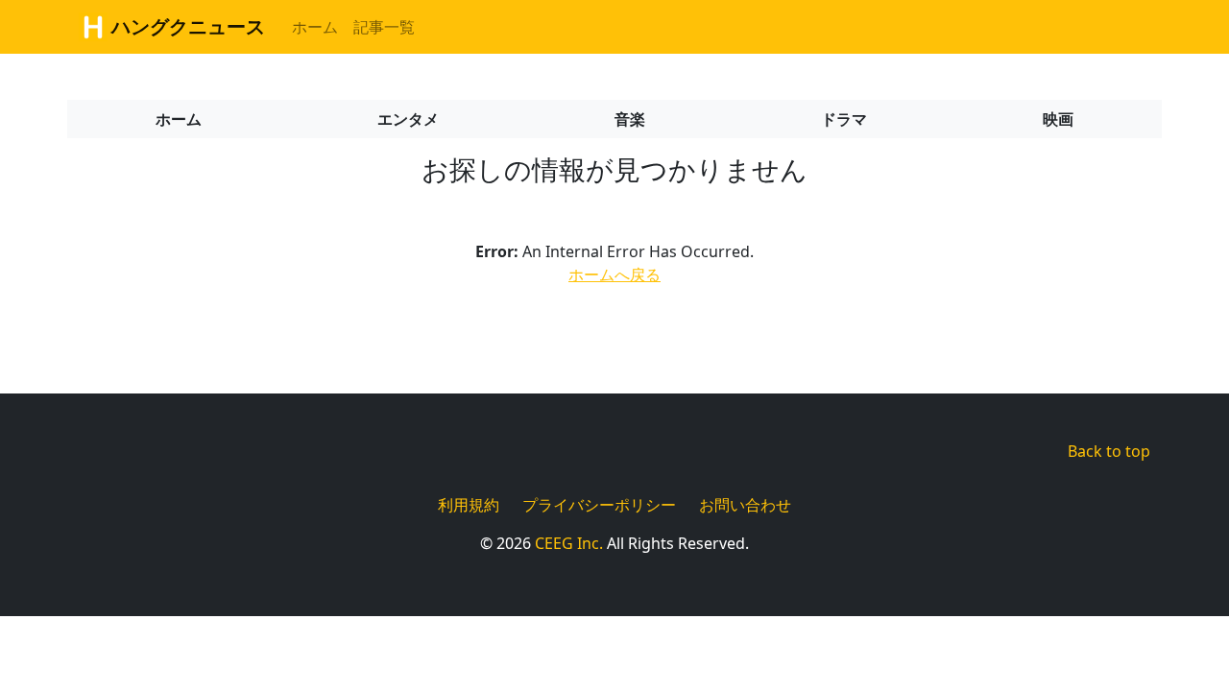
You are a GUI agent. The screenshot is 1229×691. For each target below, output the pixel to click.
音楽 (629, 119)
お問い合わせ (745, 504)
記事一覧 (384, 26)
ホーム (315, 26)
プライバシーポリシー (599, 504)
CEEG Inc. (569, 543)
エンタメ (408, 119)
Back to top (1109, 451)
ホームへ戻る (614, 274)
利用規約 (468, 504)
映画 (1058, 119)
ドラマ (844, 119)
